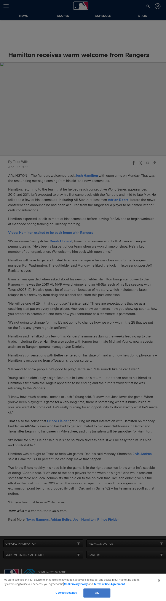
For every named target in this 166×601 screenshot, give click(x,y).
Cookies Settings (66, 593)
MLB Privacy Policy (76, 584)
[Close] (159, 580)
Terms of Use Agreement (109, 584)
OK (97, 593)
